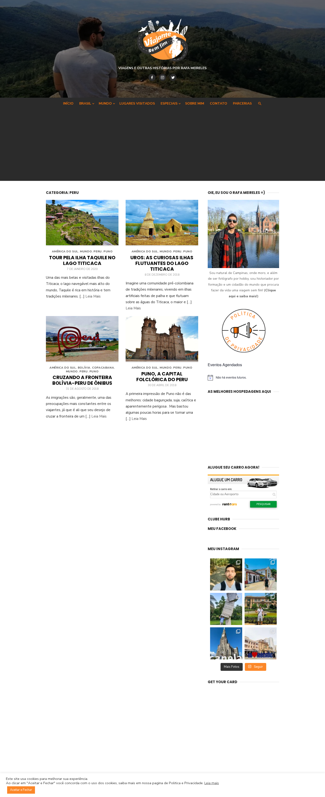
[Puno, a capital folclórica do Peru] (162, 339)
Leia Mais (93, 296)
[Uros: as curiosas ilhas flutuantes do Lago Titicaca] (162, 223)
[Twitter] (173, 77)
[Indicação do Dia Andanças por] (226, 643)
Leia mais (211, 783)
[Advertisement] (162, 144)
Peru (98, 251)
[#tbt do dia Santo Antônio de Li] (261, 574)
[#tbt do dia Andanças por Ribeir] (261, 643)
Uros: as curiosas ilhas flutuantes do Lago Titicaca (161, 263)
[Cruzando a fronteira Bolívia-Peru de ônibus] (82, 339)
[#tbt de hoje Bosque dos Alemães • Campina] (226, 574)
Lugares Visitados (137, 103)
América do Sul (65, 251)
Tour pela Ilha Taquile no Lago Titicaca (82, 260)
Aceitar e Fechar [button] (21, 790)
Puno (108, 251)
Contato (218, 103)
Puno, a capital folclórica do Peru (162, 376)
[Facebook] (152, 77)
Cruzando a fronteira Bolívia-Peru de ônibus (82, 380)
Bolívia (84, 368)
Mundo (105, 103)
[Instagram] (162, 77)
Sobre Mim (194, 103)
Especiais (169, 103)
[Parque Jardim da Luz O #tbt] (261, 609)
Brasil (85, 103)
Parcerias (242, 103)
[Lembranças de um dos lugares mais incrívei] (226, 609)
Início (68, 103)
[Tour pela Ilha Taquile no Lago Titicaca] (82, 223)
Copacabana (103, 368)
